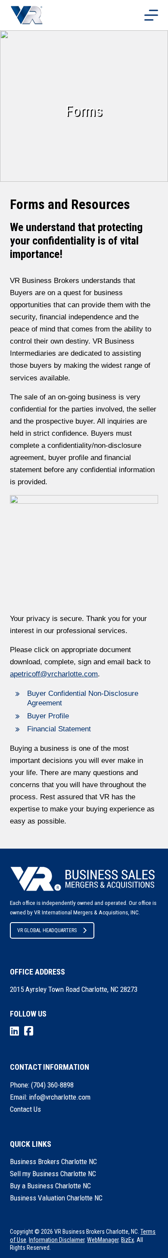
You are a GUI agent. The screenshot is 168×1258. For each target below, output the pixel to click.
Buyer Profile (48, 716)
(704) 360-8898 (52, 1085)
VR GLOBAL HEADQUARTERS (47, 930)
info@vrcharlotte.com (59, 1097)
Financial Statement (59, 729)
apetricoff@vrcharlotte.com (54, 674)
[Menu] (151, 15)
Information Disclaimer (56, 1239)
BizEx (127, 1239)
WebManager (102, 1239)
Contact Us (25, 1109)
